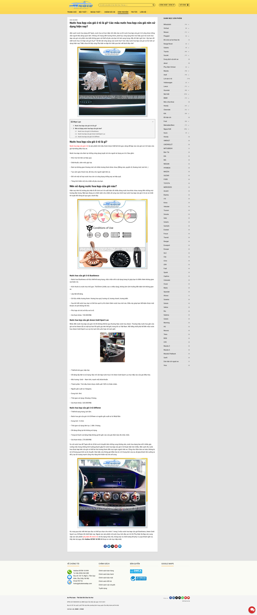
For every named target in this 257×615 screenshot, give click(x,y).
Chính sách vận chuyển (107, 585)
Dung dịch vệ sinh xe (171, 59)
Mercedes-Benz (169, 125)
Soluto (166, 303)
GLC (165, 253)
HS (165, 327)
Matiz (166, 288)
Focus (166, 234)
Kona (165, 203)
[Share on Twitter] (109, 546)
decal (165, 63)
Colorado (167, 280)
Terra (165, 334)
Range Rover (168, 44)
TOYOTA (167, 183)
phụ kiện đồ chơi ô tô (90, 537)
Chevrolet (167, 110)
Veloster (166, 207)
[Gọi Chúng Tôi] (182, 597)
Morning (167, 323)
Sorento (166, 299)
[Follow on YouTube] (188, 597)
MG (165, 160)
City (165, 257)
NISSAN (166, 164)
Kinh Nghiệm (123, 12)
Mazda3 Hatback (170, 354)
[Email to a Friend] (112, 546)
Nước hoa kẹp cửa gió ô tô (79, 146)
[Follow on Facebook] (170, 597)
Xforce (166, 296)
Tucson (166, 210)
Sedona (166, 315)
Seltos (166, 307)
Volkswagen (168, 83)
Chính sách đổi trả (105, 581)
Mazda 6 (167, 350)
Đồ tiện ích (167, 117)
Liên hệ (143, 12)
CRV (165, 265)
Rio (165, 311)
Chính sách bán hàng (106, 571)
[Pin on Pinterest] (116, 546)
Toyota (166, 52)
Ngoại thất (95, 12)
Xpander (167, 292)
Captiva (166, 276)
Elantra (166, 195)
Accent (166, 191)
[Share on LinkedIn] (119, 546)
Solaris (166, 222)
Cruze (166, 284)
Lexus (166, 86)
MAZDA (166, 172)
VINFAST (167, 141)
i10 (165, 199)
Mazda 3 (167, 346)
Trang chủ (71, 12)
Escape (166, 249)
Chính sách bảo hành (106, 574)
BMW (165, 98)
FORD (166, 179)
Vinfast (166, 28)
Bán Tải (166, 152)
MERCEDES (168, 187)
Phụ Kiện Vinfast (169, 67)
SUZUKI (166, 175)
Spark (166, 272)
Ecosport (167, 245)
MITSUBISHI (168, 148)
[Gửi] (153, 5)
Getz (165, 218)
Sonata (166, 214)
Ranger (166, 241)
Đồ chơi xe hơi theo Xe (171, 40)
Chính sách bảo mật (106, 578)
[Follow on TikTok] (176, 597)
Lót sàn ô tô (168, 79)
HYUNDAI (167, 168)
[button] (167, 5)
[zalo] (251, 592)
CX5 (165, 342)
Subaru (166, 48)
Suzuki (166, 55)
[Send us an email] (179, 597)
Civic (165, 261)
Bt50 (165, 338)
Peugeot (166, 36)
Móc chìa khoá (169, 102)
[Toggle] (188, 24)
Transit (166, 238)
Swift (165, 358)
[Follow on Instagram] (173, 597)
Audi (165, 75)
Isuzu (165, 133)
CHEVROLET (168, 145)
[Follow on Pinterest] (185, 597)
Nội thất (83, 12)
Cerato (166, 319)
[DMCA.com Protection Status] (136, 571)
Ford (165, 121)
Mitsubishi (167, 24)
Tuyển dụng (103, 588)
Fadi (165, 269)
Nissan (166, 32)
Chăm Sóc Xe (109, 12)
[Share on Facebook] (105, 546)
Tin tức (134, 12)
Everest (166, 230)
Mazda (166, 71)
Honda (166, 106)
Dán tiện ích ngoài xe (171, 362)
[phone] (251, 599)
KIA (165, 114)
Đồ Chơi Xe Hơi (186, 601)
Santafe (166, 226)
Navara (166, 330)
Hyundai (167, 90)
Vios (165, 365)
